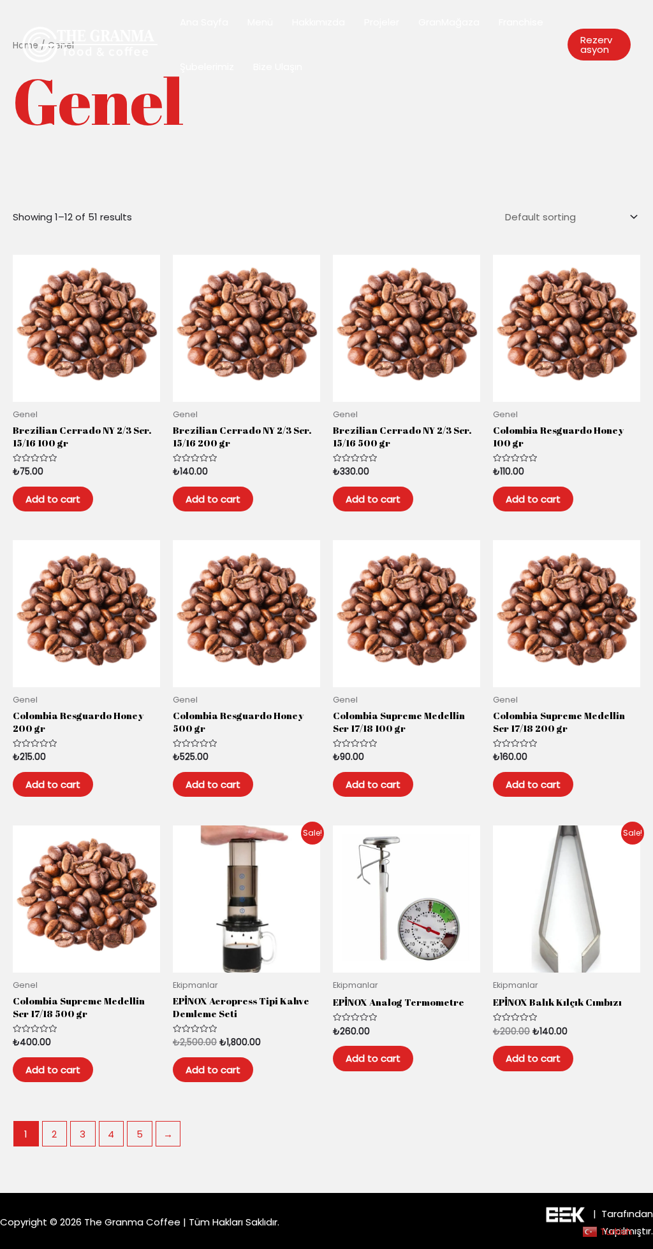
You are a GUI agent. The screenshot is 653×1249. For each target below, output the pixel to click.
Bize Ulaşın (277, 66)
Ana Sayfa (204, 22)
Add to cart (53, 499)
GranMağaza (449, 22)
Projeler (381, 22)
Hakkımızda (318, 22)
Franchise (521, 22)
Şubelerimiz (207, 66)
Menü (260, 22)
